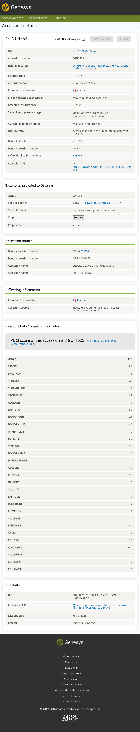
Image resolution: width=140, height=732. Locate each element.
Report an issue (71, 673)
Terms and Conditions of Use (72, 690)
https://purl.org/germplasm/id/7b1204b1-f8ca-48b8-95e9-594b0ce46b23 (100, 607)
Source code (71, 679)
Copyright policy (71, 696)
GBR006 (77, 156)
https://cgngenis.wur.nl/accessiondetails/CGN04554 (102, 168)
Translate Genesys (72, 684)
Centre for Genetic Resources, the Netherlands (101, 65)
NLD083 (77, 141)
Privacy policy (71, 701)
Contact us (71, 662)
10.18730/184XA (86, 51)
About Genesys (71, 656)
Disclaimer (71, 667)
